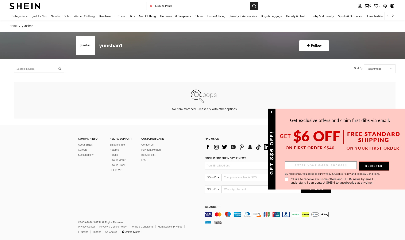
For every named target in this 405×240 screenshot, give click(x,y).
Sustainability (85, 154)
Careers (82, 149)
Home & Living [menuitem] (216, 16)
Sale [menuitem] (66, 16)
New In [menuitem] (55, 16)
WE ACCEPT (212, 207)
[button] (384, 5)
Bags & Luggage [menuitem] (271, 16)
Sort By (358, 68)
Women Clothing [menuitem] (84, 16)
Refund (114, 154)
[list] (238, 147)
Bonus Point (148, 154)
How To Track (117, 165)
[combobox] (380, 68)
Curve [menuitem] (121, 16)
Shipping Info (117, 144)
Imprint (97, 231)
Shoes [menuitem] (199, 16)
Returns (114, 149)
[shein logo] (24, 5)
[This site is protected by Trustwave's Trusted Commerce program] (208, 222)
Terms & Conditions (142, 226)
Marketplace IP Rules (170, 226)
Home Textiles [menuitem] (374, 16)
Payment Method (151, 149)
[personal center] (359, 5)
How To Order (118, 159)
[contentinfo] (268, 214)
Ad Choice (111, 231)
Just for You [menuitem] (39, 16)
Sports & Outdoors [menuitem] (350, 16)
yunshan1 (111, 45)
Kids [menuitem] (132, 16)
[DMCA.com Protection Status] (217, 222)
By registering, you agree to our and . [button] (332, 173)
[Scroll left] (387, 16)
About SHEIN (85, 144)
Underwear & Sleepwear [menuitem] (175, 16)
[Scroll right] (392, 16)
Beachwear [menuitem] (106, 16)
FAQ (143, 159)
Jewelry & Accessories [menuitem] (243, 16)
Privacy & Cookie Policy (113, 226)
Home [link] (13, 25)
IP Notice (83, 231)
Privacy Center (86, 226)
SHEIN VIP (116, 170)
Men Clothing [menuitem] (147, 16)
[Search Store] (60, 69)
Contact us (147, 144)
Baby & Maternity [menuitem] (323, 16)
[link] (367, 5)
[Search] (254, 6)
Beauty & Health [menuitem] (296, 16)
